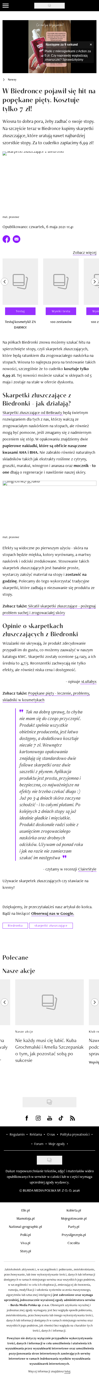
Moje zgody (56, 1143)
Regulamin (17, 1134)
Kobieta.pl (74, 1210)
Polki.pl (25, 1234)
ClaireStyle (87, 869)
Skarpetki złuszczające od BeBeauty (33, 412)
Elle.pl (25, 1210)
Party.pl (73, 1226)
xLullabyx (88, 681)
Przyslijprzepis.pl (74, 1234)
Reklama (36, 1134)
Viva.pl (25, 1243)
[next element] (94, 296)
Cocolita (74, 1243)
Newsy (12, 79)
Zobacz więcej (84, 252)
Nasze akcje (24, 1032)
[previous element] (4, 296)
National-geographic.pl (25, 1226)
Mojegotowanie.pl (74, 1218)
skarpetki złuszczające (51, 925)
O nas (51, 1134)
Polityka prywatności (75, 1134)
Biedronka (15, 925)
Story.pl (25, 1251)
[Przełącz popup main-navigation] (5, 5)
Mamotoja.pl (25, 1218)
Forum (38, 1143)
